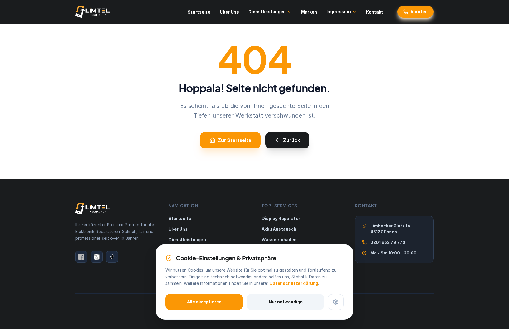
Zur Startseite (234, 140)
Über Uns (229, 11)
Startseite (199, 11)
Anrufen (419, 11)
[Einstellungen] (336, 302)
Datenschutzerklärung (294, 283)
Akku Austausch (279, 229)
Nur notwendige (286, 301)
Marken (309, 11)
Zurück (291, 140)
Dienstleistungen (267, 11)
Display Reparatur (281, 218)
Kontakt (374, 11)
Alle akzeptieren (204, 301)
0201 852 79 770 (387, 242)
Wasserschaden (279, 239)
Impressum (338, 11)
